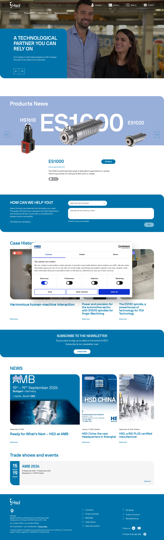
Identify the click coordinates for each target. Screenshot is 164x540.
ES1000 (56, 161)
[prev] (7, 135)
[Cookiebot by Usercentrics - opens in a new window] (120, 247)
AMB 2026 (30, 466)
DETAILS (108, 162)
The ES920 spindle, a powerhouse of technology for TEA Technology (132, 309)
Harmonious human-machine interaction (42, 304)
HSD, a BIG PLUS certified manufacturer (135, 435)
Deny (50, 292)
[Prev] (16, 71)
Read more (14, 319)
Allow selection (82, 292)
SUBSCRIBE (82, 352)
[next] (157, 135)
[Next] (22, 71)
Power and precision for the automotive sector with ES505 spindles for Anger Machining (97, 309)
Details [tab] (82, 254)
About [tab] (115, 254)
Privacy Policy (42, 526)
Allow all (114, 292)
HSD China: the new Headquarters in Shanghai (99, 435)
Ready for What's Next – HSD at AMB (39, 434)
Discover (147, 481)
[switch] (69, 283)
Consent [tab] (48, 254)
